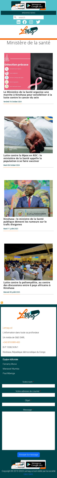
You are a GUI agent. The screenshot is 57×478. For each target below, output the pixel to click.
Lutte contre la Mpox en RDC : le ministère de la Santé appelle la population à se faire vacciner (22, 158)
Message (27, 410)
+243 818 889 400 (11, 342)
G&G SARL (28, 474)
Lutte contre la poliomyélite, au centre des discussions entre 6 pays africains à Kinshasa (27, 285)
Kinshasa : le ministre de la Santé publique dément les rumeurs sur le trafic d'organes (25, 221)
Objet (27, 400)
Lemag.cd (7, 328)
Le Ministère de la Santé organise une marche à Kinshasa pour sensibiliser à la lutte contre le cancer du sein (27, 94)
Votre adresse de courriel (27, 391)
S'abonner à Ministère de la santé (2, 303)
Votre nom (27, 382)
